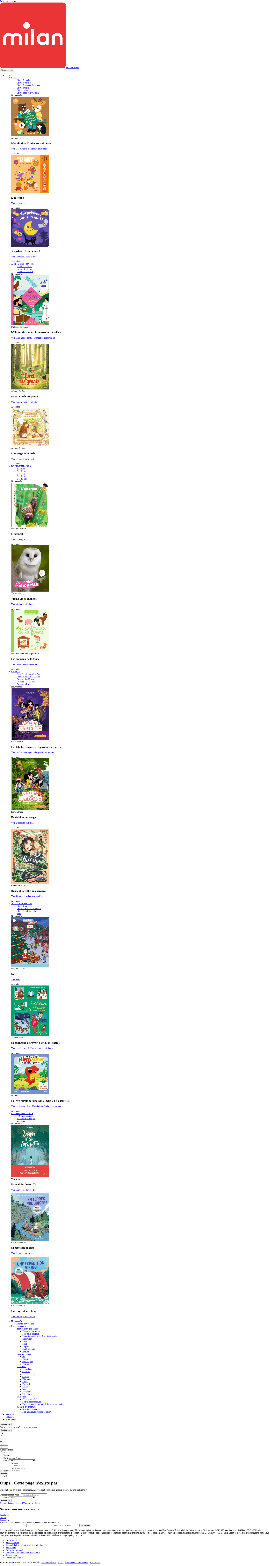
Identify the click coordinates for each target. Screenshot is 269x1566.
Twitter (3, 1517)
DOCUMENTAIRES (21, 466)
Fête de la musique (30, 1334)
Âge (2, 1433)
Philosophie (27, 1361)
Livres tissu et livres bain (28, 93)
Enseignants (11, 1419)
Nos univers (11, 1547)
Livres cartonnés (24, 90)
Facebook (4, 1515)
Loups (25, 1386)
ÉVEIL (14, 77)
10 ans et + (21, 469)
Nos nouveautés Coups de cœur (36, 1412)
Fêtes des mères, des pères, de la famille (39, 1336)
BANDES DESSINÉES (22, 1113)
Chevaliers (27, 1369)
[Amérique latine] (32, 1468)
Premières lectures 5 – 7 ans (29, 674)
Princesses (27, 1394)
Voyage (25, 1364)
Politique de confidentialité (44, 1535)
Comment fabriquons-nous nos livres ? (23, 1552)
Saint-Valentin (28, 1349)
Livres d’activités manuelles (29, 908)
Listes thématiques (19, 1326)
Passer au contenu (8, 1)
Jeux (19, 913)
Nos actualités (12, 1540)
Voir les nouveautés (25, 1324)
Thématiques (5, 1471)
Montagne (26, 1391)
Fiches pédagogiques (31, 1402)
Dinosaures (27, 1379)
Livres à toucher (24, 80)
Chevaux (26, 1371)
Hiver (24, 1341)
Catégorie (4, 1460)
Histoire (25, 1359)
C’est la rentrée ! (29, 1399)
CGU (60, 1562)
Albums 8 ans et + (25, 271)
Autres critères (6, 1450)
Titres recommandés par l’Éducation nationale (42, 1404)
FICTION (15, 671)
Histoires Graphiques (26, 1118)
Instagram (4, 1520)
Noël (24, 1344)
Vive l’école (22, 1397)
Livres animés (23, 88)
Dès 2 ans (21, 471)
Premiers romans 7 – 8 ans (28, 676)
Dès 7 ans (21, 476)
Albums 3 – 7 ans (24, 266)
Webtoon (21, 1121)
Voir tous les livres (31, 1503)
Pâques (25, 1346)
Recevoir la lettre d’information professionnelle (26, 1545)
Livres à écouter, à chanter (28, 85)
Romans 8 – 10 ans (25, 679)
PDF (5, 1452)
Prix (2, 1441)
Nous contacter (12, 1542)
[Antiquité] (32, 1470)
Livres (8, 75)
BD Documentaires (25, 1116)
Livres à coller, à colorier (28, 911)
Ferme (25, 1381)
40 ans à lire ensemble (26, 1407)
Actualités (10, 1414)
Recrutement (11, 1555)
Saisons (25, 1351)
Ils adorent (21, 1366)
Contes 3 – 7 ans (24, 269)
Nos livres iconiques (31, 1409)
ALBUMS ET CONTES (22, 264)
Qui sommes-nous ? (14, 1550)
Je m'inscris (85, 1525)
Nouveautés (16, 1321)
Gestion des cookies (14, 1557)
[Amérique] (32, 1466)
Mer (24, 1389)
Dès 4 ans (21, 474)
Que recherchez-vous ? (10, 1427)
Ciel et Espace (28, 1374)
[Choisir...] (32, 1463)
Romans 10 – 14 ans (26, 681)
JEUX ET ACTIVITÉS (21, 903)
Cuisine (25, 1376)
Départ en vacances (31, 1331)
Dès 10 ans (22, 479)
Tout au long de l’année (27, 1329)
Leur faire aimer (24, 1354)
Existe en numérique (12, 1458)
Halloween (27, 1339)
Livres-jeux (22, 906)
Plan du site (95, 1562)
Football (26, 1384)
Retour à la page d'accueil (11, 1503)
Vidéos (6, 1455)
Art (23, 1356)
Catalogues (10, 1417)
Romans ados (23, 684)
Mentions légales (48, 1562)
